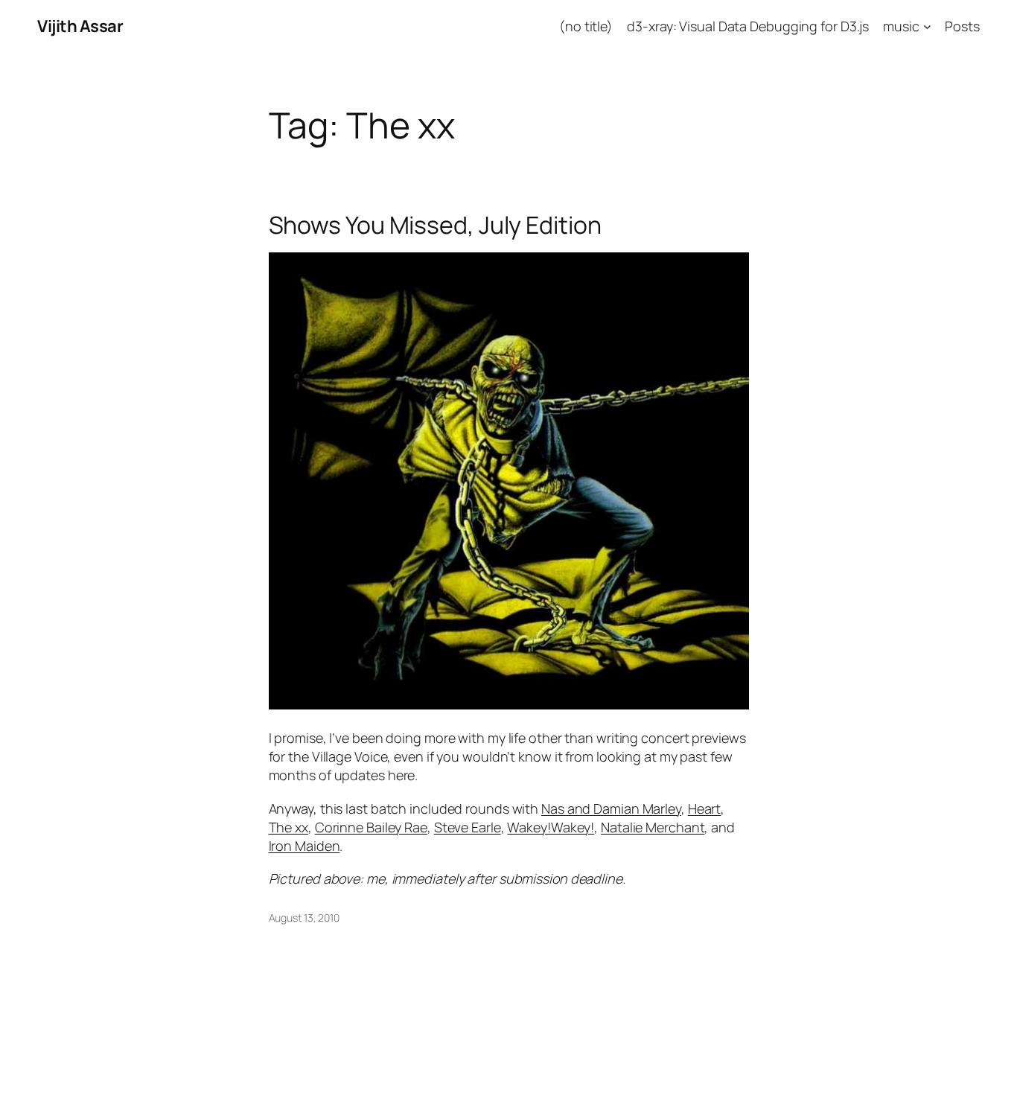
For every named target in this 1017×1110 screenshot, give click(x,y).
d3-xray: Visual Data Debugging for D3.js (748, 26)
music (901, 26)
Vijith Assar (80, 26)
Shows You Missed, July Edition (435, 224)
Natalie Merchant (652, 827)
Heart (704, 808)
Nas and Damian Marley (611, 808)
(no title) (586, 26)
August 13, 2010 (304, 917)
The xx (288, 827)
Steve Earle (467, 827)
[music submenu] (927, 26)
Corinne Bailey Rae (371, 827)
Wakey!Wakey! (550, 827)
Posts (962, 26)
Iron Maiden (304, 846)
